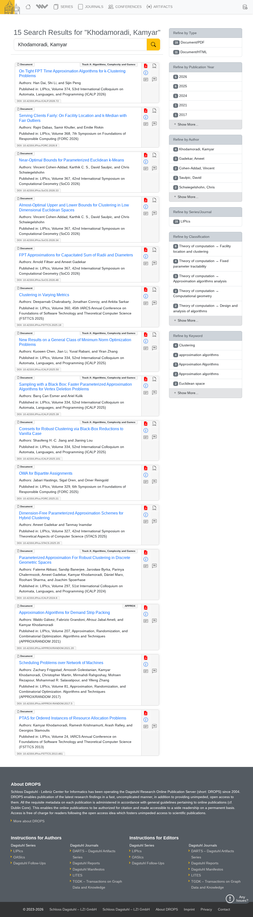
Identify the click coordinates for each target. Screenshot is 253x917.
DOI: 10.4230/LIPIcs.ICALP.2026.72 (38, 101)
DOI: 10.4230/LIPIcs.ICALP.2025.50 (38, 369)
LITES (77, 875)
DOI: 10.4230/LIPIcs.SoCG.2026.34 (38, 240)
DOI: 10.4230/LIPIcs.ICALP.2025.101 (38, 458)
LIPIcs (18, 851)
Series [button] (66, 7)
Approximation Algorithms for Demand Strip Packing (64, 612)
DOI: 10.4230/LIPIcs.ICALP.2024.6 (37, 598)
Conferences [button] (128, 7)
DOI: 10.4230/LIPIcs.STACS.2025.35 (38, 543)
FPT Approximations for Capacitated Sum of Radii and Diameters (76, 255)
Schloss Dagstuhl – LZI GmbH (73, 909)
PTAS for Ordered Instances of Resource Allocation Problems (72, 718)
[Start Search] (153, 44)
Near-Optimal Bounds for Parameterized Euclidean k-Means (71, 160)
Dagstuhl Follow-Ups (29, 863)
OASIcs (19, 857)
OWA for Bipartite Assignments (45, 473)
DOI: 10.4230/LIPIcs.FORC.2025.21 (38, 498)
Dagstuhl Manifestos (89, 869)
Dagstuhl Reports (86, 863)
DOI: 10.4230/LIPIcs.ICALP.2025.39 (38, 414)
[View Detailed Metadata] (146, 73)
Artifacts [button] (162, 7)
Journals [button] (93, 7)
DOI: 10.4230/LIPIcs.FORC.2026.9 (37, 145)
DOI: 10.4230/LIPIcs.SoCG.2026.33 (38, 190)
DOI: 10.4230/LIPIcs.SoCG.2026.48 (38, 280)
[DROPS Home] (29, 7)
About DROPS (167, 909)
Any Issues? (242, 898)
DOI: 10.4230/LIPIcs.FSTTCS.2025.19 (39, 325)
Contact (224, 909)
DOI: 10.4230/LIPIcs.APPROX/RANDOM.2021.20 (45, 648)
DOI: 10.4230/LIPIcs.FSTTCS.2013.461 (40, 753)
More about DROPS (28, 821)
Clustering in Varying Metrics (44, 295)
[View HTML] (154, 66)
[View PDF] (146, 66)
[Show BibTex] (154, 79)
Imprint (189, 909)
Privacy (206, 909)
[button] (43, 7)
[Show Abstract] (146, 79)
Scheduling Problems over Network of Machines (61, 663)
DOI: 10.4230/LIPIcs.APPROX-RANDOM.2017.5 (44, 703)
